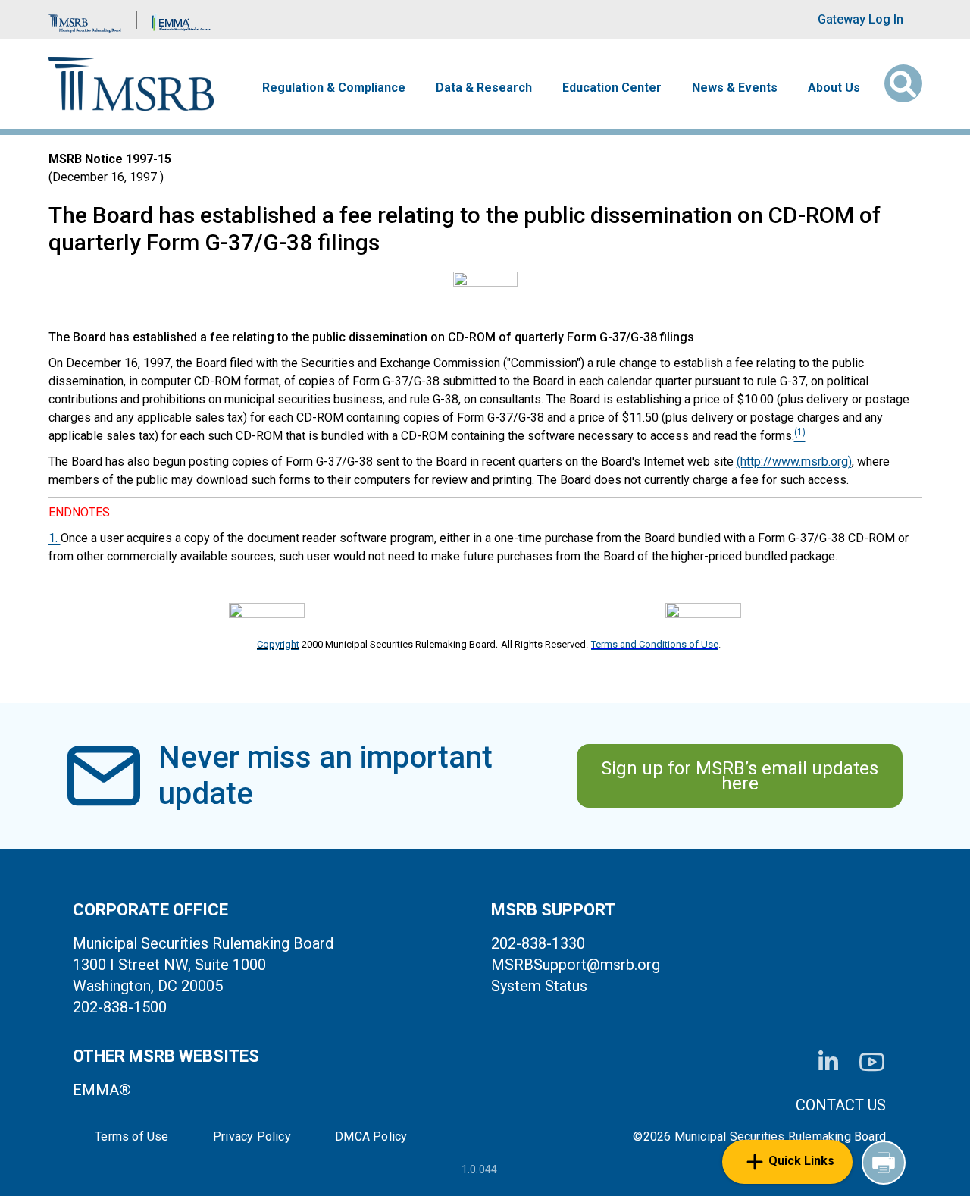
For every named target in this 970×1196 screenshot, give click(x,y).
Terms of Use (131, 1137)
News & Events (735, 88)
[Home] (131, 84)
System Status (539, 986)
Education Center (612, 88)
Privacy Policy (252, 1137)
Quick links (801, 1161)
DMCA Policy (371, 1137)
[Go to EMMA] (181, 19)
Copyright (278, 644)
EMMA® (102, 1090)
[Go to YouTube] (871, 1062)
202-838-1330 (538, 943)
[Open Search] (903, 83)
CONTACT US (841, 1105)
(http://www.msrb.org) (794, 461)
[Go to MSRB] (84, 19)
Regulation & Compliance (333, 88)
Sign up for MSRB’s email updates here (739, 776)
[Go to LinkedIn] (828, 1061)
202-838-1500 (120, 1007)
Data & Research (484, 88)
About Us (834, 88)
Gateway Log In (860, 19)
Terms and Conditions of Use (654, 644)
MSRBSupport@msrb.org (575, 965)
